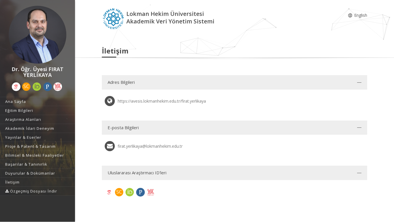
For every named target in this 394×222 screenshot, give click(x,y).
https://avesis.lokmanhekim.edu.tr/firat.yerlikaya (162, 101)
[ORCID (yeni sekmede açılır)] (37, 86)
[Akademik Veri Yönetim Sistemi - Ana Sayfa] (114, 18)
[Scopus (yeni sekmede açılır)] (26, 86)
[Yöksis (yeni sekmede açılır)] (57, 86)
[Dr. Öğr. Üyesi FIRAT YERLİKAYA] (37, 35)
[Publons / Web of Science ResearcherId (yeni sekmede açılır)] (47, 86)
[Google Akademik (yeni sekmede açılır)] (16, 86)
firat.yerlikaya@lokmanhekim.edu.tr (150, 146)
